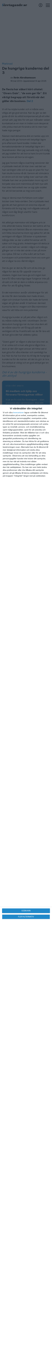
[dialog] (26, 877)
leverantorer (18, 412)
